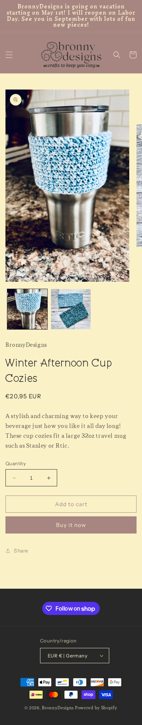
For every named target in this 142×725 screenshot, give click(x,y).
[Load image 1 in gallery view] (27, 309)
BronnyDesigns (58, 708)
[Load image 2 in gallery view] (71, 309)
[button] (9, 55)
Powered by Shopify (96, 708)
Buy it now (71, 524)
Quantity (15, 463)
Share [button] (21, 550)
